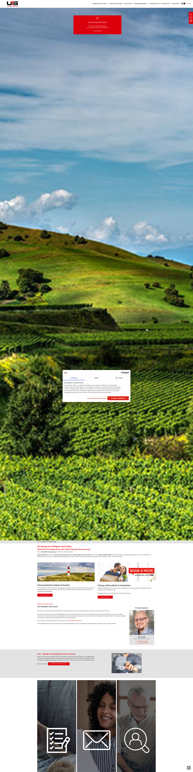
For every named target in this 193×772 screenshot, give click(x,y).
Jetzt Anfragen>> (45, 595)
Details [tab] (96, 378)
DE (187, 3)
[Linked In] (182, 4)
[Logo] (13, 4)
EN (189, 3)
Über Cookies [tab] (119, 378)
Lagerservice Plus (155, 3)
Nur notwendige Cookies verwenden (97, 398)
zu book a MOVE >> (105, 597)
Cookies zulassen (118, 398)
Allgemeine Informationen (74, 620)
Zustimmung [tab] (74, 378)
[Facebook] (184, 4)
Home (38, 542)
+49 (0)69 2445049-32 (142, 643)
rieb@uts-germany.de (143, 641)
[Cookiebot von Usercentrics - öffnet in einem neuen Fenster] (122, 373)
